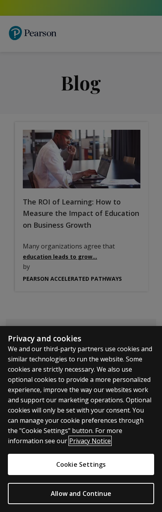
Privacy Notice (90, 440)
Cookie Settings (81, 464)
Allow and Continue (81, 493)
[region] (81, 419)
